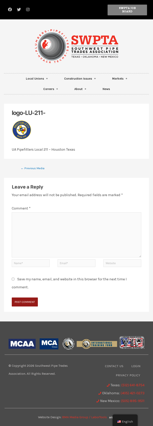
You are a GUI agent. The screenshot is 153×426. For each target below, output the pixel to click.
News (106, 89)
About (78, 89)
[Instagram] (28, 10)
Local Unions (35, 78)
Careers (48, 89)
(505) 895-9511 (132, 401)
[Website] (122, 264)
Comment (21, 208)
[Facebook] (10, 10)
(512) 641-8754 (132, 385)
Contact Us (114, 366)
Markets (118, 78)
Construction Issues (78, 78)
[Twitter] (19, 10)
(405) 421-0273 (132, 393)
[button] (127, 10)
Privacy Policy (128, 375)
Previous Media (32, 168)
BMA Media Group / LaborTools (85, 417)
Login (135, 366)
